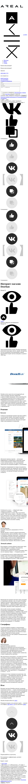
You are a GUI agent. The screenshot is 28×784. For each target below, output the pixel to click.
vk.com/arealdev (4, 79)
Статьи (5, 63)
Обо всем (6, 60)
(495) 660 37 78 (4, 73)
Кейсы (5, 61)
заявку (24, 704)
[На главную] (12, 11)
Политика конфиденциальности (9, 97)
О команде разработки (6, 81)
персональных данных (20, 92)
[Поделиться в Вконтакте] (12, 114)
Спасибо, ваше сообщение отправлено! (11, 95)
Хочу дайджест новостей (11, 94)
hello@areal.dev (4, 78)
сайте (15, 700)
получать (7, 94)
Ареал (2, 321)
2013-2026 (4, 763)
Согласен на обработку (14, 92)
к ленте (25, 34)
